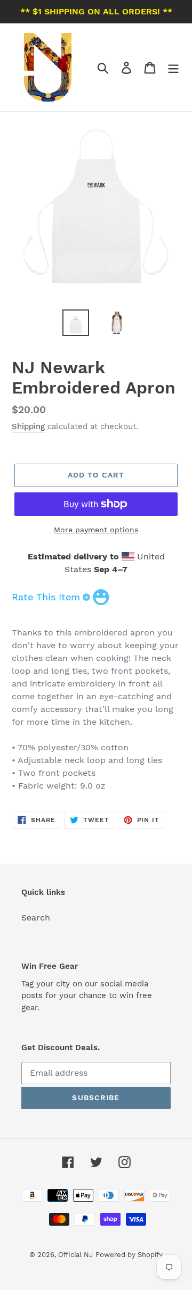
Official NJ (75, 1255)
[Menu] (173, 67)
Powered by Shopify (129, 1255)
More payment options (96, 529)
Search (35, 917)
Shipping (28, 426)
